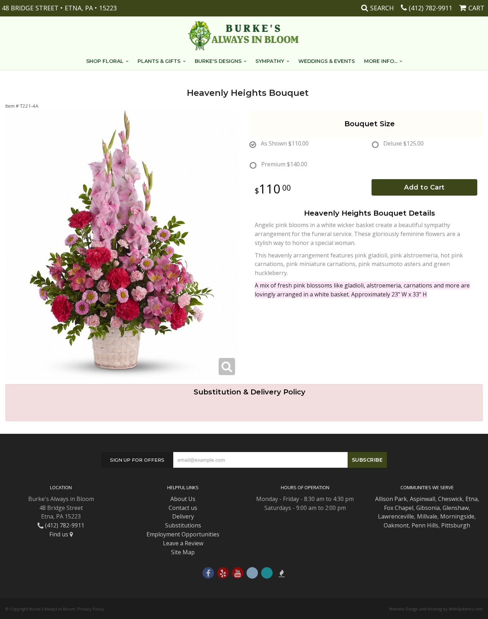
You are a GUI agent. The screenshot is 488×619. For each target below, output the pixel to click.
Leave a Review (183, 543)
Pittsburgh (455, 525)
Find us (59, 534)
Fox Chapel (398, 508)
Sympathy (269, 61)
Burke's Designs (218, 61)
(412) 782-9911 (430, 8)
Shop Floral (105, 61)
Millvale (427, 516)
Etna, (472, 499)
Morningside (457, 516)
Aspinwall (422, 499)
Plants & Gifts (159, 61)
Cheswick (450, 499)
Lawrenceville (396, 516)
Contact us (183, 508)
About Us (182, 499)
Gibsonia (428, 508)
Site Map (183, 552)
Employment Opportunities (182, 534)
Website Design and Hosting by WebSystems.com (436, 608)
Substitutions (183, 525)
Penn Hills (425, 525)
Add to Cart (424, 187)
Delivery (183, 516)
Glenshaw (456, 508)
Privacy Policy (91, 608)
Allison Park (391, 499)
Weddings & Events (326, 61)
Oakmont (396, 525)
